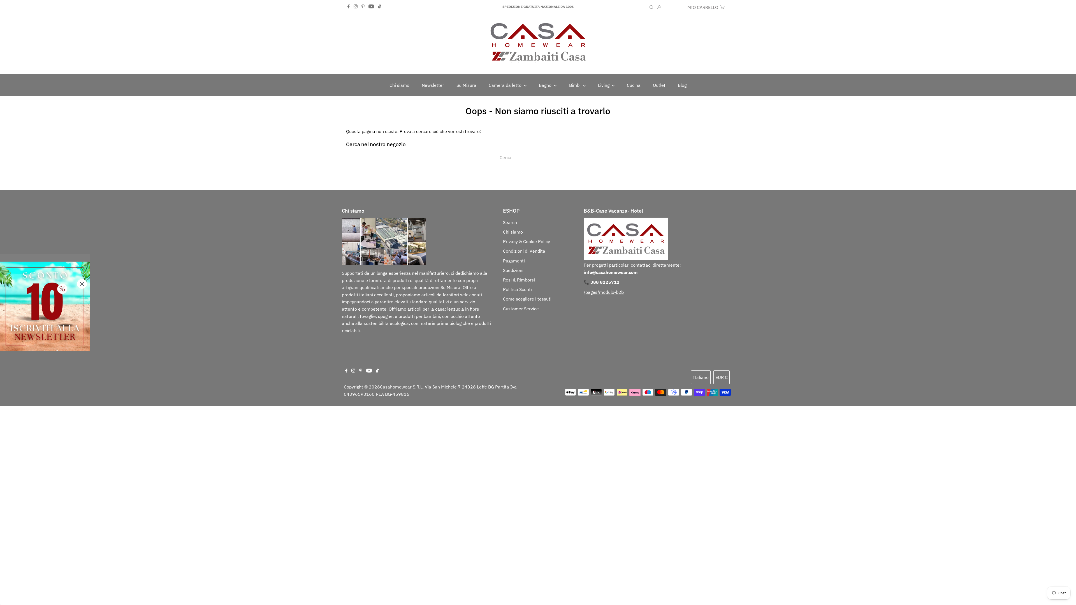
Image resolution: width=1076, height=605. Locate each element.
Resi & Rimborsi (519, 280)
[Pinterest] (363, 6)
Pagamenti (514, 261)
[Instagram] (355, 6)
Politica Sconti (517, 289)
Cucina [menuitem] (634, 85)
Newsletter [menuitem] (433, 85)
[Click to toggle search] (651, 6)
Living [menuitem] (604, 85)
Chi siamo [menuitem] (399, 85)
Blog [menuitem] (682, 85)
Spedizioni (513, 270)
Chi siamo (513, 232)
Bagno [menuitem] (546, 85)
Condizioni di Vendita (524, 251)
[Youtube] (371, 6)
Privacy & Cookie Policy (526, 241)
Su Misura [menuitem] (466, 85)
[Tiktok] (379, 6)
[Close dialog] (82, 284)
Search (510, 222)
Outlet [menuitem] (659, 85)
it (667, 7)
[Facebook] (348, 6)
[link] (45, 306)
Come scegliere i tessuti (527, 299)
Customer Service (521, 308)
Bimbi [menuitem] (575, 85)
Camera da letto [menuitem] (506, 85)
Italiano (701, 377)
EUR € (678, 7)
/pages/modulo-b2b (604, 292)
